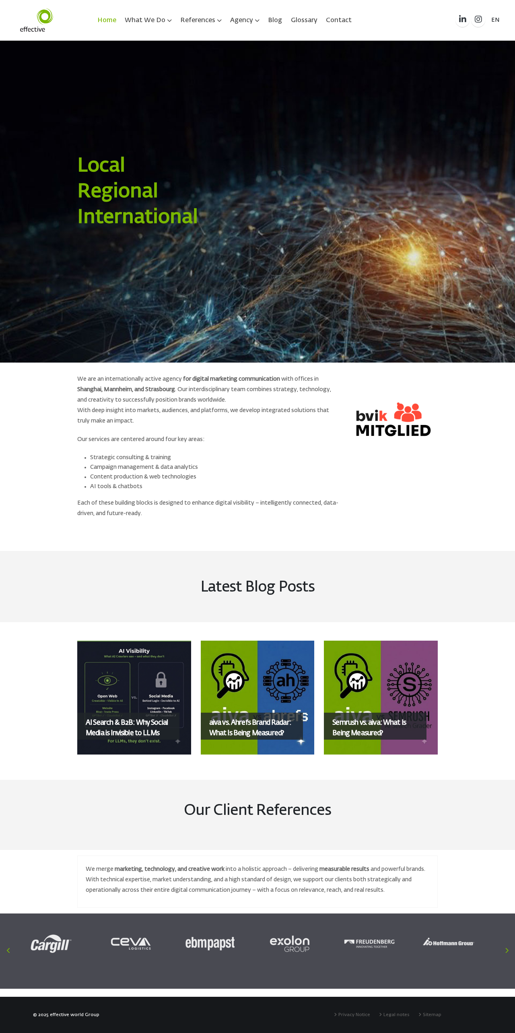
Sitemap (433, 1014)
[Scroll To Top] (501, 1023)
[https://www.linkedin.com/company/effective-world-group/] (462, 20)
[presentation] (20, 202)
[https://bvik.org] (393, 419)
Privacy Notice (355, 1014)
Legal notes (397, 1014)
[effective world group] (37, 20)
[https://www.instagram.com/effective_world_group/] (478, 20)
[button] (495, 20)
